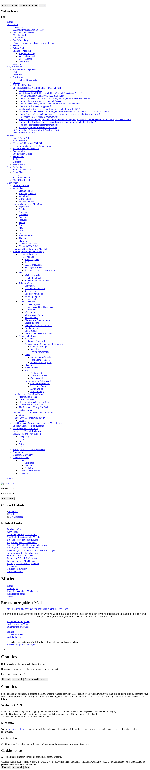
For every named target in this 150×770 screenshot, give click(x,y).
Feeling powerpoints (39, 352)
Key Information (14, 66)
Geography (24, 436)
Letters (16, 175)
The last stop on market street (38, 325)
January (22, 217)
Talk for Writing (26, 283)
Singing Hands (26, 191)
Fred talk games (32, 259)
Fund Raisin (24, 61)
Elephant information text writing (34, 402)
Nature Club (24, 473)
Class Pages (12, 183)
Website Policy (14, 637)
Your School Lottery (28, 56)
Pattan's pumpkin (32, 296)
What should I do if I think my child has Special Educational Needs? (50, 93)
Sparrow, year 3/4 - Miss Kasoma (28, 426)
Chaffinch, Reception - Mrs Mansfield (30, 249)
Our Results (18, 74)
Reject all (6, 679)
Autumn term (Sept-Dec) (41, 357)
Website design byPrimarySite (21, 644)
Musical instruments (39, 375)
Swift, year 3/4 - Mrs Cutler (25, 428)
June (21, 230)
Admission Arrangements (24, 69)
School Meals (19, 45)
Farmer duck (30, 299)
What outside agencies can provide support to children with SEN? (49, 109)
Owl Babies (30, 309)
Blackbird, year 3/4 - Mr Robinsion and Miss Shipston (38, 423)
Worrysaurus (30, 312)
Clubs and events (21, 457)
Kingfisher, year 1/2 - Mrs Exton (28, 394)
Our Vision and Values (23, 32)
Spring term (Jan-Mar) (40, 360)
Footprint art (36, 373)
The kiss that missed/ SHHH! (38, 333)
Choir (21, 460)
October (22, 209)
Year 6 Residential (21, 177)
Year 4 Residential (21, 180)
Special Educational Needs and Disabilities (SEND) (37, 88)
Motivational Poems (28, 396)
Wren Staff (24, 196)
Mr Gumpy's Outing (34, 315)
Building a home (32, 328)
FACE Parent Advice (23, 138)
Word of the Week (27, 201)
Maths (21, 272)
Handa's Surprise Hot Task (31, 404)
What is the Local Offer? (30, 90)
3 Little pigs (30, 291)
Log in (42, 5)
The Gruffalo (31, 330)
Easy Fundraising (27, 53)
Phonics (22, 238)
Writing (22, 415)
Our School (12, 24)
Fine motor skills (32, 367)
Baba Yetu (29, 465)
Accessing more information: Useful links (38, 127)
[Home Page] (8, 483)
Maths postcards (32, 275)
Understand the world (35, 341)
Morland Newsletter (22, 169)
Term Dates (18, 156)
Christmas (29, 463)
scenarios (34, 349)
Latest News (18, 172)
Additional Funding (22, 85)
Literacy (28, 365)
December (23, 214)
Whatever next (31, 317)
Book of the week (27, 301)
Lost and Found (32, 323)
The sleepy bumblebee (35, 294)
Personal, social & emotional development (44, 344)
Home (10, 22)
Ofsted (16, 72)
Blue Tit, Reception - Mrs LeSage (28, 251)
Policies (16, 82)
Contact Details (20, 27)
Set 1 (27, 262)
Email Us (12, 514)
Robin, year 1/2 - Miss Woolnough (29, 418)
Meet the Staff (19, 35)
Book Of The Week (28, 243)
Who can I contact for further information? (38, 125)
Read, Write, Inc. (26, 257)
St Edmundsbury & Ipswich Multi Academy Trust (36, 130)
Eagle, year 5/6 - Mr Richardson (28, 431)
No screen (29, 338)
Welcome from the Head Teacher (28, 29)
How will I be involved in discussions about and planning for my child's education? (57, 122)
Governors (18, 37)
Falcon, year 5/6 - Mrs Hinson (27, 433)
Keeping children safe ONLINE (28, 143)
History (22, 439)
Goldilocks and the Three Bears (39, 307)
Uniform (17, 161)
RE (20, 447)
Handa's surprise (32, 304)
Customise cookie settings (36, 679)
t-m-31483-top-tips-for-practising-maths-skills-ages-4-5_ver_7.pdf (37, 609)
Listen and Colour (38, 386)
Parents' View (19, 151)
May (21, 227)
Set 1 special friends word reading (40, 270)
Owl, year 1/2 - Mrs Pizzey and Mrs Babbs (33, 412)
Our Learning (25, 198)
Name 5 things (37, 391)
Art (26, 370)
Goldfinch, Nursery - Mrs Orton (27, 204)
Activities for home (27, 336)
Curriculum (18, 77)
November (24, 212)
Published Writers (21, 185)
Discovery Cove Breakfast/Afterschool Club (33, 43)
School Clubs (19, 48)
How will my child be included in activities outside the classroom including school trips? (59, 114)
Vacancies (17, 64)
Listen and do (36, 389)
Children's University (23, 455)
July (21, 233)
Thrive (16, 159)
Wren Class (18, 188)
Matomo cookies (16, 729)
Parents (10, 135)
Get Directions (16, 516)
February (23, 220)
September (24, 206)
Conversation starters (40, 383)
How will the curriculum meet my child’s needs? (41, 101)
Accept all (17, 679)
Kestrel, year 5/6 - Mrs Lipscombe (29, 449)
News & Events (14, 167)
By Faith (29, 468)
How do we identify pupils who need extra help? (41, 95)
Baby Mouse (30, 286)
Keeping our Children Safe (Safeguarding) (32, 146)
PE (20, 441)
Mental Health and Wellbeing (26, 148)
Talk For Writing (26, 235)
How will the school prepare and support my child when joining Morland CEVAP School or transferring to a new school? (75, 119)
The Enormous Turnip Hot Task (33, 407)
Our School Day (20, 40)
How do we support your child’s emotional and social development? (50, 103)
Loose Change (25, 59)
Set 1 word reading (33, 264)
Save (27, 767)
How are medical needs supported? (35, 106)
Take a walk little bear (35, 288)
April (21, 225)
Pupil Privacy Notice (22, 154)
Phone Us (13, 511)
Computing (18, 452)
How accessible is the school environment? (38, 117)
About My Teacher (27, 193)
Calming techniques (39, 346)
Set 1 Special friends (34, 267)
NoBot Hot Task (26, 399)
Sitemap (11, 631)
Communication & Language (38, 381)
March (22, 222)
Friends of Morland (22, 51)
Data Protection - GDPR (24, 132)
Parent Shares (19, 164)
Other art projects (38, 378)
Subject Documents (28, 80)
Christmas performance (29, 470)
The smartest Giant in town (37, 320)
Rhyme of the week (28, 254)
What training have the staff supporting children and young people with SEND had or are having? (64, 111)
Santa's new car (26, 410)
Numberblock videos (34, 278)
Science (22, 444)
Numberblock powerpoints (37, 280)
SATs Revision (20, 140)
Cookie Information (16, 634)
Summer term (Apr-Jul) (41, 362)
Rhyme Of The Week (29, 246)
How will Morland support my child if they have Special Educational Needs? (54, 98)
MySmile (23, 241)
